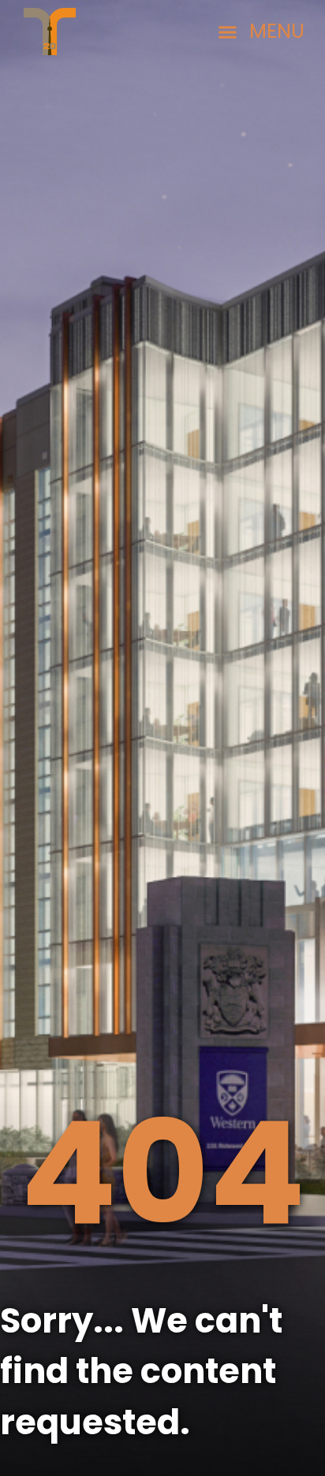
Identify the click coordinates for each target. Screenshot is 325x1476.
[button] (261, 31)
